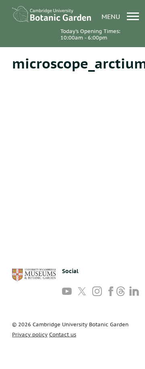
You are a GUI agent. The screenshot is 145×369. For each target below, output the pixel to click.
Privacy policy (30, 334)
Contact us (62, 334)
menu (112, 16)
